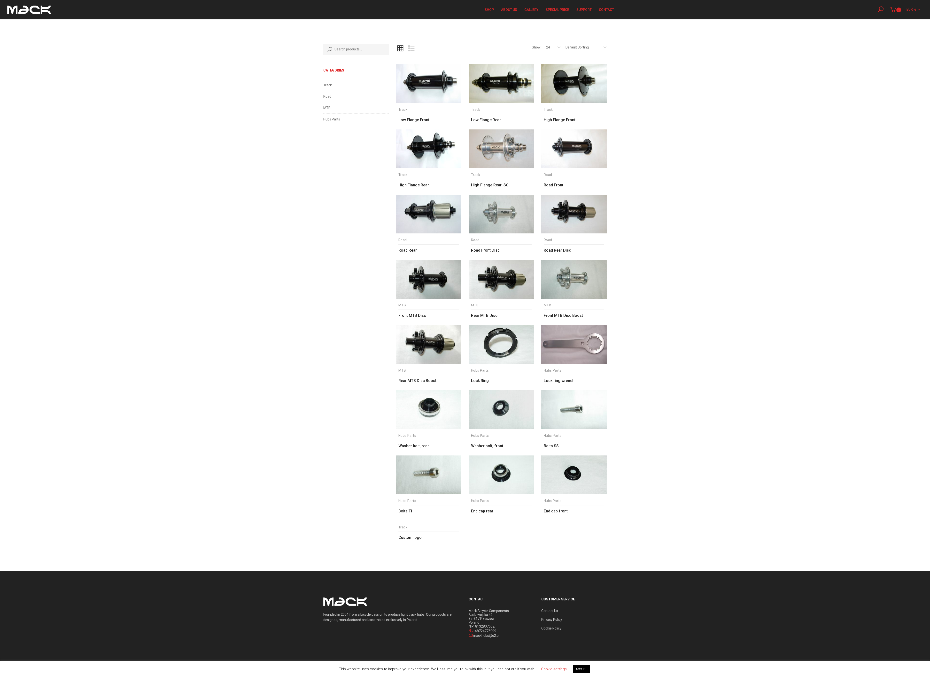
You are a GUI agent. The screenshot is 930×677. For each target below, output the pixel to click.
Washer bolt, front (487, 446)
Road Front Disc (485, 250)
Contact (606, 10)
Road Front (553, 185)
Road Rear (407, 250)
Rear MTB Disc (484, 315)
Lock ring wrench (559, 380)
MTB (327, 108)
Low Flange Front (413, 120)
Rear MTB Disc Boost (417, 380)
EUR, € (911, 9)
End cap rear (482, 511)
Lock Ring (480, 380)
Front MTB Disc (412, 315)
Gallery (531, 10)
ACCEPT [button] (581, 669)
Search (328, 49)
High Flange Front (559, 120)
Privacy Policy (551, 619)
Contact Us (549, 611)
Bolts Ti (405, 511)
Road (327, 96)
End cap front (556, 511)
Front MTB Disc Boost (563, 315)
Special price (557, 10)
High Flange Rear (413, 185)
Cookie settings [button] (554, 669)
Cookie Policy (551, 628)
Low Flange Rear (486, 120)
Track (327, 85)
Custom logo (410, 537)
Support (584, 10)
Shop (489, 10)
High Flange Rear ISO (490, 185)
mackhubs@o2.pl (486, 635)
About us (509, 10)
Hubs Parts (331, 119)
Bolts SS (551, 446)
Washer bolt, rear (413, 446)
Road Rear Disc (557, 250)
